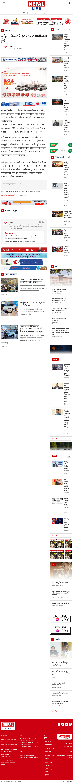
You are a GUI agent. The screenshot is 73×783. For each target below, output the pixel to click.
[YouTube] (66, 723)
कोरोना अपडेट (48, 762)
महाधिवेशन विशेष (49, 755)
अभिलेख (47, 759)
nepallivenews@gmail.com (9, 195)
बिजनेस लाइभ (48, 745)
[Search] (69, 3)
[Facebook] (59, 723)
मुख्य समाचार (48, 741)
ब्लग (54, 564)
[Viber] (70, 723)
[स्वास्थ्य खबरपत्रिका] (64, 737)
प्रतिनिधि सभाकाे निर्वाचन (49, 770)
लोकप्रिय (57, 639)
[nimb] (24, 104)
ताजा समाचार (59, 29)
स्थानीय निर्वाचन (49, 766)
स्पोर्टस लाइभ (48, 752)
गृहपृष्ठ (45, 738)
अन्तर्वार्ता (55, 359)
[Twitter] (62, 723)
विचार (54, 456)
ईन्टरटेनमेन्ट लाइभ (49, 748)
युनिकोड (47, 775)
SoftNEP (69, 781)
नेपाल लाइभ (12, 46)
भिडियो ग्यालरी (59, 157)
